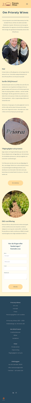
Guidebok (15, 338)
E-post (5, 265)
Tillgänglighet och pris (16, 353)
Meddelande (6, 272)
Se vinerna (15, 183)
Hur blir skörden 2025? (15, 364)
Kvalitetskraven (15, 332)
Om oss (15, 305)
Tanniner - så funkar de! (15, 370)
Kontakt (15, 308)
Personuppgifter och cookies (15, 314)
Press (15, 311)
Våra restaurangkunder (15, 367)
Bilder (15, 335)
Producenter (15, 347)
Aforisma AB (21, 324)
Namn (5, 253)
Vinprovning (15, 350)
